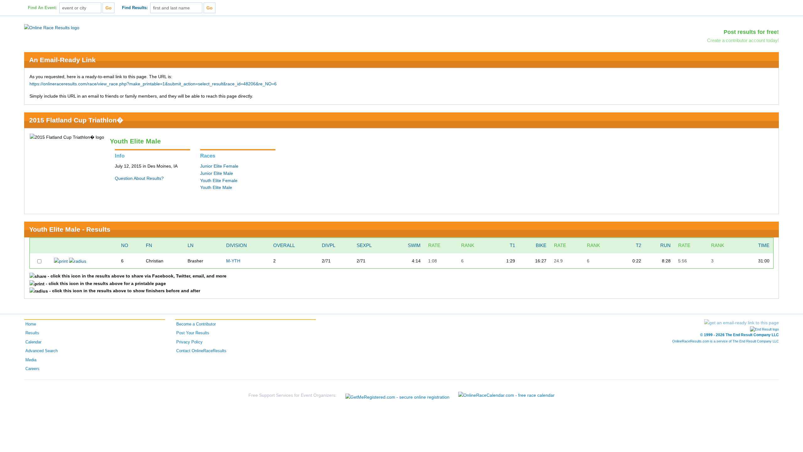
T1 (512, 245)
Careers (32, 369)
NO (124, 245)
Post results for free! (751, 32)
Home (30, 324)
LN (191, 245)
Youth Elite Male (216, 187)
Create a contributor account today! (743, 40)
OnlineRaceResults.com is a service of (725, 341)
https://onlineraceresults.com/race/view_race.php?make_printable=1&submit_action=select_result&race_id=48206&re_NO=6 (153, 83)
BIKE (541, 245)
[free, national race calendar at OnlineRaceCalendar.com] (506, 395)
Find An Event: (42, 8)
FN (149, 245)
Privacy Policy (189, 342)
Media (30, 360)
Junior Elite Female (219, 166)
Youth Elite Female (218, 180)
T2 (638, 245)
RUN (665, 245)
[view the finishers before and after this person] (77, 260)
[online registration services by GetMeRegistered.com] (397, 395)
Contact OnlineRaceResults (201, 351)
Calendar (33, 342)
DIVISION (236, 245)
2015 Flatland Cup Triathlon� (76, 120)
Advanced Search (41, 351)
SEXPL (364, 245)
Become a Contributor (196, 324)
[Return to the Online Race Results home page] (51, 27)
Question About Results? (139, 178)
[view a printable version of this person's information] (61, 260)
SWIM (414, 245)
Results (32, 333)
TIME (763, 245)
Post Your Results (192, 333)
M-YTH (233, 260)
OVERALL (284, 245)
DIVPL (328, 245)
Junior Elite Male (216, 173)
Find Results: (135, 8)
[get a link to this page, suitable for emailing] (741, 322)
